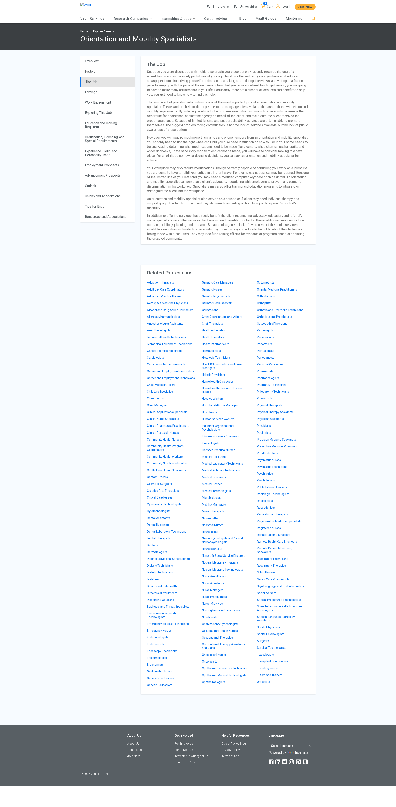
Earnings (91, 92)
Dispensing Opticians (160, 599)
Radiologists (265, 500)
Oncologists (209, 661)
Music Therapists (213, 511)
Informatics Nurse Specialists (221, 436)
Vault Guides (266, 18)
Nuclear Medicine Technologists (222, 569)
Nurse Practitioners (214, 596)
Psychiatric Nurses (269, 460)
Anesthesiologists (158, 330)
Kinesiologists (211, 443)
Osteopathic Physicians (272, 323)
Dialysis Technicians (160, 565)
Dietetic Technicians (160, 572)
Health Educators (213, 337)
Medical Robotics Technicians (221, 470)
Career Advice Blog (234, 743)
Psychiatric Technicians (272, 466)
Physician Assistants (270, 419)
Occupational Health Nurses (220, 630)
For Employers (218, 6)
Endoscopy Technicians (162, 651)
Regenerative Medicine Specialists (279, 521)
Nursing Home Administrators (221, 610)
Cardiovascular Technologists (166, 364)
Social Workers (266, 593)
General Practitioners (160, 678)
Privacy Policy (231, 749)
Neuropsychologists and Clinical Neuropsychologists (222, 540)
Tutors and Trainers (269, 675)
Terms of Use (230, 756)
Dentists (152, 545)
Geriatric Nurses (212, 289)
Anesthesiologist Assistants (165, 323)
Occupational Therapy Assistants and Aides (223, 646)
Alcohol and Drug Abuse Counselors (170, 310)
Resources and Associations (105, 217)
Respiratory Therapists (272, 565)
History (90, 71)
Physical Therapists (269, 405)
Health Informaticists (215, 344)
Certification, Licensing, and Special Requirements (104, 139)
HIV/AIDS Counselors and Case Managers (222, 366)
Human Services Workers (218, 419)
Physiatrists (264, 398)
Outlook (90, 186)
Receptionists (266, 507)
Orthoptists (264, 303)
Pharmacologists (268, 378)
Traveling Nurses (268, 668)
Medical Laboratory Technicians (222, 463)
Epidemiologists (157, 657)
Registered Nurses (269, 528)
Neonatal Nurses (212, 525)
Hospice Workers (213, 398)
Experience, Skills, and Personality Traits (101, 153)
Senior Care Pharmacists (273, 579)
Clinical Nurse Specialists (163, 419)
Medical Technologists (216, 491)
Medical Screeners (214, 477)
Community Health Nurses (164, 439)
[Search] (314, 19)
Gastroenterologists (160, 671)
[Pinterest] (299, 762)
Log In (287, 6)
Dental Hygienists (158, 524)
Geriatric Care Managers (217, 282)
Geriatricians (210, 310)
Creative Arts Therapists (163, 490)
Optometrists (265, 282)
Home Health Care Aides (218, 381)
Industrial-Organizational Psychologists (218, 427)
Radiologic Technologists (273, 494)
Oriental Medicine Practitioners (277, 289)
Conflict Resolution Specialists (166, 470)
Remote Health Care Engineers (277, 541)
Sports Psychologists (270, 634)
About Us (133, 743)
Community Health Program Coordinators (165, 447)
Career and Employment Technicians (171, 378)
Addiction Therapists (160, 282)
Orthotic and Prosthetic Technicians (280, 310)
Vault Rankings (92, 18)
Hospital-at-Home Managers (220, 405)
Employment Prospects (102, 165)
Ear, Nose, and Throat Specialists (168, 606)
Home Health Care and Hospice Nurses (222, 389)
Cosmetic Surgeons (160, 484)
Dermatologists (157, 552)
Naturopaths (210, 518)
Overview (92, 61)
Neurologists (210, 531)
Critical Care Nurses (159, 497)
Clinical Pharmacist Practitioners (168, 425)
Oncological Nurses (214, 654)
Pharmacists (265, 371)
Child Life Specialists (160, 391)
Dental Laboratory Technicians (166, 531)
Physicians (264, 425)
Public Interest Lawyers (272, 487)
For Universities (246, 6)
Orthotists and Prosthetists (274, 316)
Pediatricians (265, 337)
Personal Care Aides (270, 364)
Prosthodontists (267, 453)
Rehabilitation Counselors (273, 534)
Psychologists (266, 480)
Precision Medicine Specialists (276, 439)
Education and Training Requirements (101, 125)
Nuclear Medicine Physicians (220, 562)
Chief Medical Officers (161, 384)
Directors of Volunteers (162, 593)
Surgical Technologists (271, 647)
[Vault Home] (85, 5)
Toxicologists (265, 654)
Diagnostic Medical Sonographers (169, 558)
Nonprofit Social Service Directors (223, 555)
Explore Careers (103, 31)
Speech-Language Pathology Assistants (276, 618)
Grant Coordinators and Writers (222, 316)
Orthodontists (266, 296)
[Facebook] (271, 762)
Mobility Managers (214, 504)
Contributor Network (187, 762)
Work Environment (98, 102)
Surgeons (263, 641)
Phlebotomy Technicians (273, 391)
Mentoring (294, 18)
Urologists (263, 681)
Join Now (305, 6)
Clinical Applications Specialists (167, 412)
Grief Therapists (212, 323)
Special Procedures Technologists (279, 599)
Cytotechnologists (159, 511)
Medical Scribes (212, 484)
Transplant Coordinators (273, 661)
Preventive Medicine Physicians (277, 446)
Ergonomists (155, 664)
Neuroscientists (212, 549)
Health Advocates (213, 330)
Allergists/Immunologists (163, 316)
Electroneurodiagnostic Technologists (162, 615)
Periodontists (265, 357)
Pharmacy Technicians (271, 384)
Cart (270, 6)
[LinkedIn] (278, 762)
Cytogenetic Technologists (164, 504)
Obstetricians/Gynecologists (220, 624)
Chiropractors (156, 398)
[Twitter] (285, 762)
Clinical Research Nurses (163, 432)
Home (84, 31)
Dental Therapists (158, 538)
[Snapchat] (305, 762)
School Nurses (266, 572)
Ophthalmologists (213, 682)
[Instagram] (292, 762)
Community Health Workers (165, 456)
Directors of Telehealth (162, 586)
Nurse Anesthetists (214, 576)
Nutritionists (210, 617)
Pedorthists (264, 344)
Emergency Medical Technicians (168, 623)
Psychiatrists (265, 473)
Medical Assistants (214, 456)
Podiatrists (264, 432)
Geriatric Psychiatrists (216, 296)
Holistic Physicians (214, 374)
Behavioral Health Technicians (166, 337)
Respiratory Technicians (272, 558)
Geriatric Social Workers (217, 303)
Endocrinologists (158, 637)
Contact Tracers (157, 477)
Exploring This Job (98, 113)
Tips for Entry (94, 206)
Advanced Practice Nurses (164, 296)
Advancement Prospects (103, 175)
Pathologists (265, 330)
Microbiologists (212, 497)
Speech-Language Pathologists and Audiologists (280, 608)
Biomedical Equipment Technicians (169, 344)
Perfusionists (265, 350)
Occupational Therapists (218, 637)
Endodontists (155, 644)
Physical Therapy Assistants (275, 412)
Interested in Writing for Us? (192, 756)
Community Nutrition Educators (167, 463)
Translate (301, 753)
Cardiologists (155, 357)
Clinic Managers (157, 405)
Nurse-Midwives (212, 603)
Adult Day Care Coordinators (165, 289)
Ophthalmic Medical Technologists (224, 675)
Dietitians (153, 579)
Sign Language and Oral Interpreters (280, 586)
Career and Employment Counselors (170, 371)
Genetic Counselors (159, 685)
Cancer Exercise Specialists (165, 350)
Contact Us (134, 749)
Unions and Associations (103, 196)
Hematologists (211, 350)
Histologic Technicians (216, 357)
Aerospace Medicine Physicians (167, 303)
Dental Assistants (158, 518)
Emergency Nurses (159, 630)
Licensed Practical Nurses (218, 450)
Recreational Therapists (272, 514)
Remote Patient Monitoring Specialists (274, 550)
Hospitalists (209, 412)
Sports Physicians (268, 627)
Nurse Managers (212, 590)
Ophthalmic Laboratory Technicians (225, 668)
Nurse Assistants (213, 583)
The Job (91, 82)
